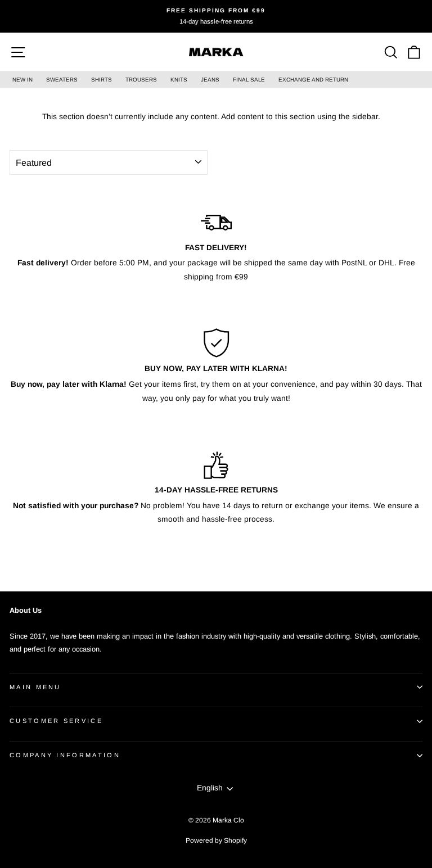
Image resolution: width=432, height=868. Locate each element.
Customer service (56, 720)
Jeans (210, 79)
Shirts (101, 79)
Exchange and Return (313, 79)
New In (22, 79)
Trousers (141, 79)
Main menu (35, 687)
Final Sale (249, 79)
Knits (178, 79)
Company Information (65, 755)
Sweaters (62, 79)
